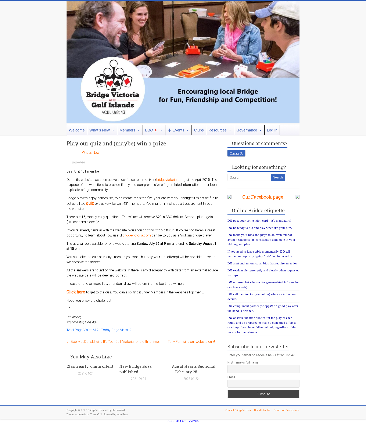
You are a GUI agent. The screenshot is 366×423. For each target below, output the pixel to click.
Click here (76, 291)
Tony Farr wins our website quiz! (193, 342)
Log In (272, 130)
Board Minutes (262, 410)
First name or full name (242, 362)
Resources (217, 130)
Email (231, 377)
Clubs (199, 130)
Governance (246, 130)
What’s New (99, 130)
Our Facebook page (260, 197)
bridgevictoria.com (170, 180)
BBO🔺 (151, 130)
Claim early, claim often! (90, 366)
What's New (90, 153)
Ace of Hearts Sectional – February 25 (194, 369)
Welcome (77, 130)
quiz (90, 203)
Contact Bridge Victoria (238, 410)
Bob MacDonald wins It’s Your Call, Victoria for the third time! (113, 342)
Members (127, 130)
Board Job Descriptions (286, 410)
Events (178, 130)
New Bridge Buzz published (135, 369)
